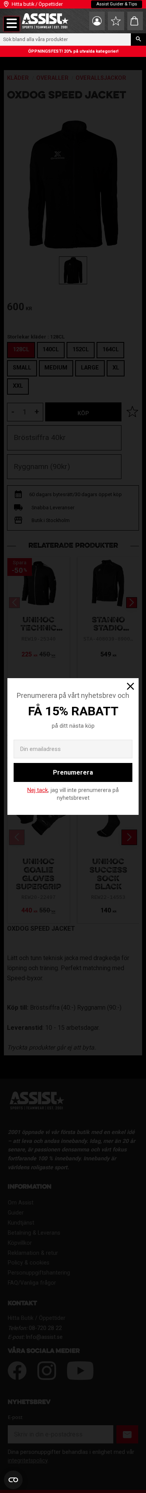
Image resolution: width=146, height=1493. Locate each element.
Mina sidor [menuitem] (97, 21)
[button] (11, 24)
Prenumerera (73, 772)
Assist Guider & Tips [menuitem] (116, 4)
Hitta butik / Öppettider (37, 4)
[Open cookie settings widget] (13, 1480)
